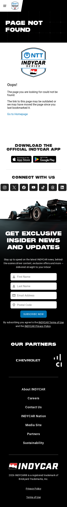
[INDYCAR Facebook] (24, 187)
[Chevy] (28, 360)
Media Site (33, 425)
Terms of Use (33, 497)
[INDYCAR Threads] (53, 187)
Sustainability (33, 443)
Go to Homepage (17, 114)
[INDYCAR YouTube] (33, 187)
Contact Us (33, 407)
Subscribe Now (33, 314)
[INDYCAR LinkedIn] (62, 187)
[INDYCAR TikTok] (43, 187)
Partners (33, 434)
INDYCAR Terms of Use (51, 322)
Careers (33, 398)
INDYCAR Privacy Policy (38, 326)
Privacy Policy (33, 488)
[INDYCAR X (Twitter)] (14, 187)
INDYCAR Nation (33, 416)
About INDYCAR (33, 389)
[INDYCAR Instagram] (5, 187)
